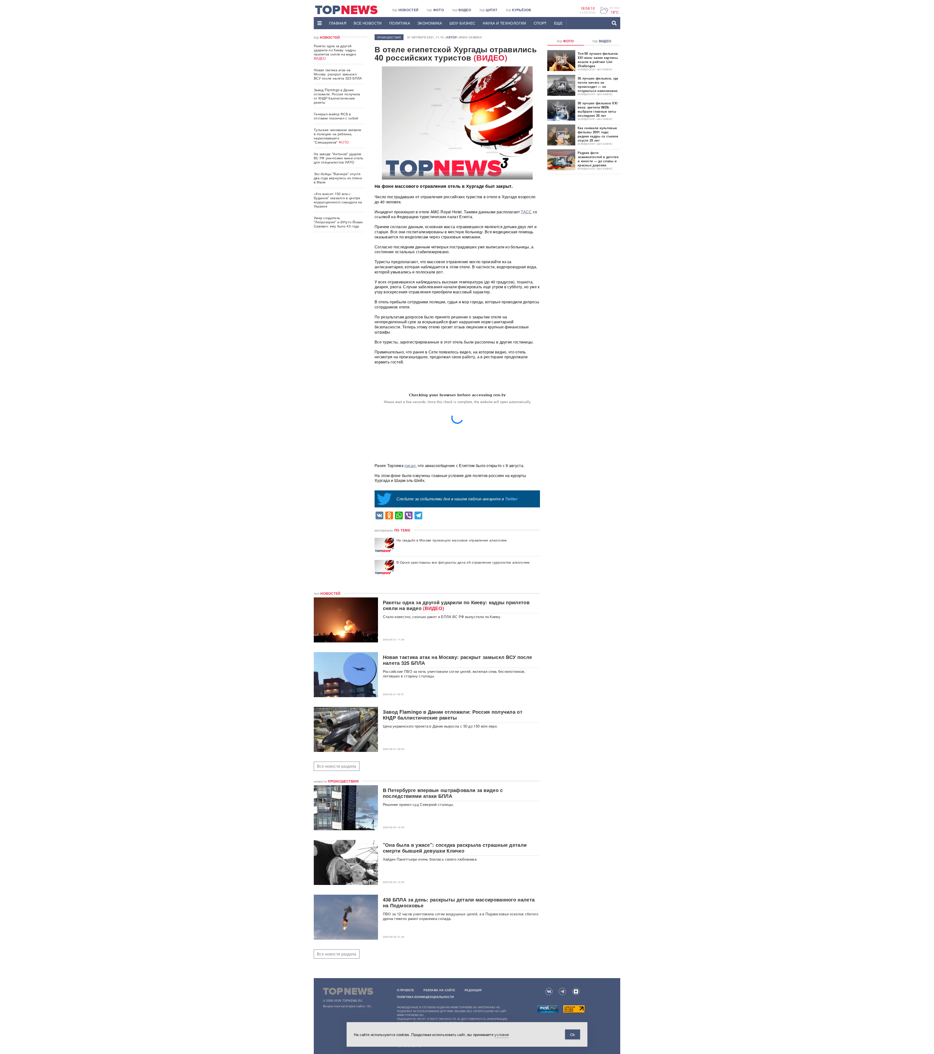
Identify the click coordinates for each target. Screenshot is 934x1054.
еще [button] (558, 23)
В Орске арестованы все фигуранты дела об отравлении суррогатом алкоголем (463, 562)
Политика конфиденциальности (425, 997)
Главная (338, 23)
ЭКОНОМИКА (429, 23)
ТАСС (526, 212)
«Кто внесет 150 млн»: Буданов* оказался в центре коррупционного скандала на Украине (338, 199)
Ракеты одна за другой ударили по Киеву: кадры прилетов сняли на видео (335, 52)
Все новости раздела (336, 766)
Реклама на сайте (439, 990)
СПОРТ (540, 23)
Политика (399, 23)
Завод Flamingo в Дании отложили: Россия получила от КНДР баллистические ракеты (337, 96)
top (405, 9)
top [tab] (565, 40)
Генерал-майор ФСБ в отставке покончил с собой (336, 115)
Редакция (473, 990)
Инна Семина (470, 37)
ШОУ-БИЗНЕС (462, 23)
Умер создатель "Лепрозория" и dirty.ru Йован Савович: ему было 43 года (338, 221)
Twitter (511, 499)
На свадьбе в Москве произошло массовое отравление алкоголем (451, 540)
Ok (572, 1034)
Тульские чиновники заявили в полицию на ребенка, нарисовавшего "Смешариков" (337, 135)
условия (501, 1034)
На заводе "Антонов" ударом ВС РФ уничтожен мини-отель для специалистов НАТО (338, 157)
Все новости (368, 23)
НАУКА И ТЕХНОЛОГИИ (504, 23)
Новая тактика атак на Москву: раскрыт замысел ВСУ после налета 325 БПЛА (338, 74)
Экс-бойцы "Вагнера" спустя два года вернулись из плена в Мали (338, 177)
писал (410, 465)
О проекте (405, 990)
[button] (319, 23)
